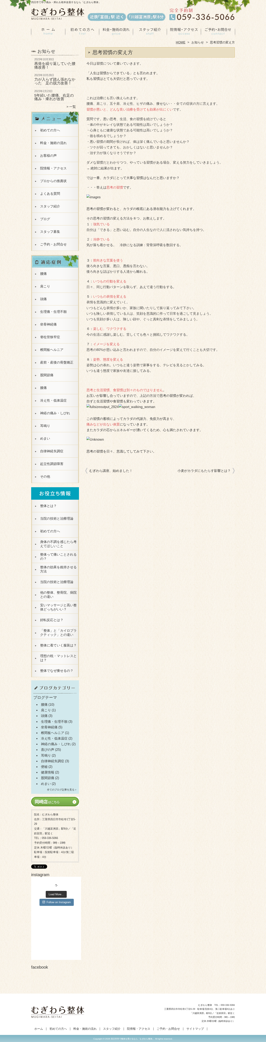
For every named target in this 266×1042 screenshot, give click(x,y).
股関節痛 (46, 375)
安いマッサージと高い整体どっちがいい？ (58, 607)
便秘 (44, 766)
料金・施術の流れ (116, 32)
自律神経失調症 (51, 451)
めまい (45, 438)
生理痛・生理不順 (53, 311)
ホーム (48, 32)
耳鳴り (45, 426)
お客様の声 (48, 155)
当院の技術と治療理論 (56, 518)
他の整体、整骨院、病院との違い (58, 594)
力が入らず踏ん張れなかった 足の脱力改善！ (54, 81)
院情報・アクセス (184, 32)
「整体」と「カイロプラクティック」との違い (58, 632)
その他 (45, 476)
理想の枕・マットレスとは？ (58, 658)
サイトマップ (195, 1028)
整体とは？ (48, 506)
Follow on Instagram (59, 902)
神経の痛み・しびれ (55, 413)
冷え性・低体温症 (53, 400)
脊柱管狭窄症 (50, 337)
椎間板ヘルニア (51, 349)
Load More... (56, 894)
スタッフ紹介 (150, 32)
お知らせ (197, 42)
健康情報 (47, 772)
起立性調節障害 (51, 464)
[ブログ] (55, 693)
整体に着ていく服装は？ (58, 645)
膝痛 (43, 388)
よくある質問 (50, 193)
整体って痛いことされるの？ (58, 556)
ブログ (45, 219)
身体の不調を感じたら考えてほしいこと (58, 544)
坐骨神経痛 (48, 324)
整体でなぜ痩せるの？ (56, 670)
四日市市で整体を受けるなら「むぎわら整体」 (132, 1039)
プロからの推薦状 (53, 181)
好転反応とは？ (51, 620)
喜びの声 (47, 749)
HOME (180, 42)
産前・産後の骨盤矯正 (56, 362)
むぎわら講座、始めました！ (111, 470)
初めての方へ (82, 32)
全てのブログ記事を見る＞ (62, 789)
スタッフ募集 (50, 231)
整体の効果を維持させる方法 (58, 569)
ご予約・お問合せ (218, 32)
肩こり (45, 286)
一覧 (72, 107)
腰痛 (43, 273)
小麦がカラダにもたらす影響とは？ (204, 470)
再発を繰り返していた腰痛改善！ (54, 65)
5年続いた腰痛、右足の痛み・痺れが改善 (54, 97)
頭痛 (43, 299)
